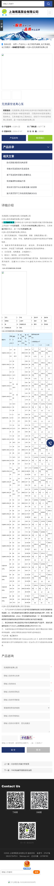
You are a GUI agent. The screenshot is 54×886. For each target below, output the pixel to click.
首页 (15, 44)
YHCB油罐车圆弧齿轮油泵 (21, 770)
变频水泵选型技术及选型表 (18, 169)
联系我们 (40, 138)
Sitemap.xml (24, 856)
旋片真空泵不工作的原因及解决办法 (22, 193)
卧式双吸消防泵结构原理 (17, 162)
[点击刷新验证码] (26, 738)
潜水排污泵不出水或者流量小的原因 (22, 187)
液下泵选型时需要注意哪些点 (19, 175)
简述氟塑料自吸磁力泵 (16, 181)
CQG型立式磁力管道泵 (20, 764)
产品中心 (22, 44)
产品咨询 (14, 138)
